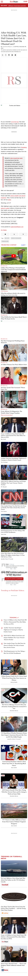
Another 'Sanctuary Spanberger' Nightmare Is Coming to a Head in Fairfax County (13, 459)
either (9, 199)
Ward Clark (3, 534)
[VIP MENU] (25, 1)
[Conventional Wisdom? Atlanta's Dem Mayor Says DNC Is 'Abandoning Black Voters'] (14, 752)
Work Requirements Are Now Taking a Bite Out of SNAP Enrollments (13, 531)
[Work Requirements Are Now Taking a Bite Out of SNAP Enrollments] (14, 521)
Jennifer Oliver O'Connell (7, 559)
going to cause (5, 208)
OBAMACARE (5, 241)
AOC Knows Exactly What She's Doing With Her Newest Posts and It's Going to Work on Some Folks (14, 792)
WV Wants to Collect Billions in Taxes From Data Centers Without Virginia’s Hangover (14, 822)
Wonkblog (24, 147)
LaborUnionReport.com (17, 226)
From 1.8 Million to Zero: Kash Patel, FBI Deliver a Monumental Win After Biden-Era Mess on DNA (13, 435)
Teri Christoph (4, 462)
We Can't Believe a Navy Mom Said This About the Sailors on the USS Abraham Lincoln (13, 880)
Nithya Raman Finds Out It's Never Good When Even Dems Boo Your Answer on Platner (14, 678)
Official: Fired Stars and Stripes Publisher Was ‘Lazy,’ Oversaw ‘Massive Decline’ (17, 6)
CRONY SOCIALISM (16, 238)
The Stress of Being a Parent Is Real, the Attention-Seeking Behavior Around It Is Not (14, 706)
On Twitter (4, 230)
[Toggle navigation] (2, 1)
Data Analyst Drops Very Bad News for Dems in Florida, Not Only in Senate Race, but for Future (13, 507)
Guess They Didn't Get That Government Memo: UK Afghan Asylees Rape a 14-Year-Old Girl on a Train (13, 555)
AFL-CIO (7, 238)
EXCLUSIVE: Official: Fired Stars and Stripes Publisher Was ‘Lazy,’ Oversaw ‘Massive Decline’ (13, 483)
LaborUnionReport (7, 46)
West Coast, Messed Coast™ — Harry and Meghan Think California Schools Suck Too (13, 965)
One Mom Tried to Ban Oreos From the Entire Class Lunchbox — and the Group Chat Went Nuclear (13, 908)
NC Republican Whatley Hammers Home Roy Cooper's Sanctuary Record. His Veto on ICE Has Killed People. (14, 735)
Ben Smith (3, 439)
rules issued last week (16, 158)
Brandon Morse (14, 710)
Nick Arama (3, 511)
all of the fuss (15, 121)
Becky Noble (14, 682)
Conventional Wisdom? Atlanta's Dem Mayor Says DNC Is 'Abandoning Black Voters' (14, 763)
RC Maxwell (3, 487)
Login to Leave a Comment (14, 578)
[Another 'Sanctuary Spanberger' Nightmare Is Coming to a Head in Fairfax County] (14, 449)
